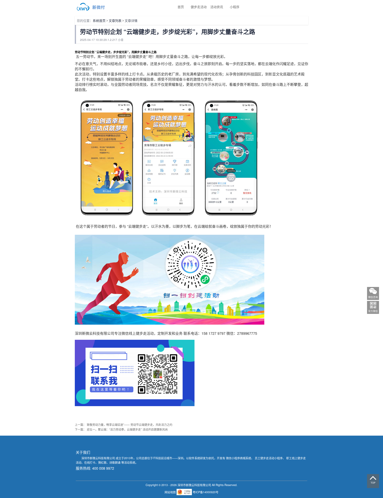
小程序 (234, 7)
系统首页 (99, 20)
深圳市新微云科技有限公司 (98, 458)
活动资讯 (216, 7)
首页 (181, 7)
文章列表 (115, 20)
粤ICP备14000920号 (205, 492)
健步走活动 (199, 7)
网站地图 (171, 492)
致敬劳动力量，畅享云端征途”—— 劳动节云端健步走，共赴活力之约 (129, 424)
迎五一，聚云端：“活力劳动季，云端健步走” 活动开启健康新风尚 (127, 429)
